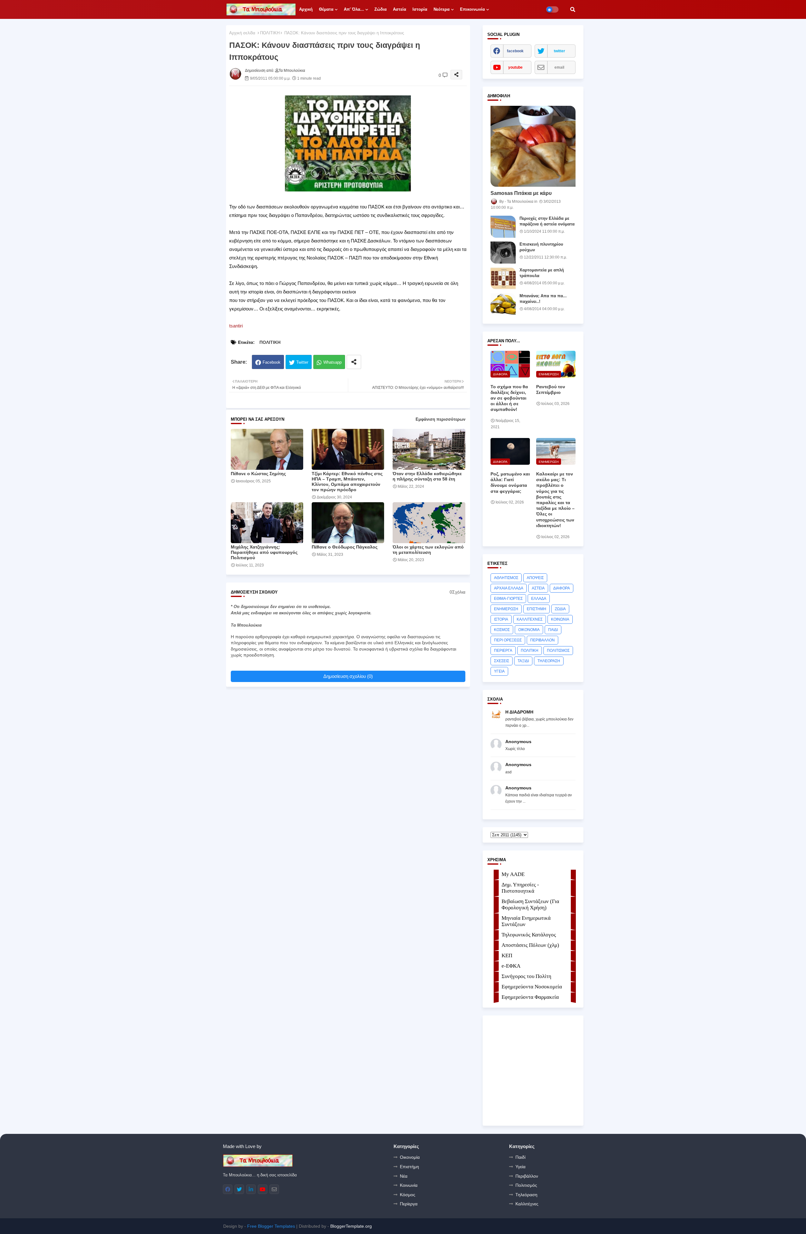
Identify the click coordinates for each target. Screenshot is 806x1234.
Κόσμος (407, 1194)
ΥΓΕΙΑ (499, 671)
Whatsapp (332, 362)
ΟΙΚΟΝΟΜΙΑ (529, 630)
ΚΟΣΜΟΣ (502, 630)
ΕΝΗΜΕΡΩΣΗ (506, 609)
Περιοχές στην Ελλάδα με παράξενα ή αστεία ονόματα (547, 221)
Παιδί (520, 1157)
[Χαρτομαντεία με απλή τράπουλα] (503, 278)
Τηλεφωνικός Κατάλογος (529, 935)
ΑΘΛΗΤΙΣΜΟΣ (506, 578)
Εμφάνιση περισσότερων (440, 419)
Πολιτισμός (526, 1185)
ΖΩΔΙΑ (560, 609)
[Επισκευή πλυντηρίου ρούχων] (503, 253)
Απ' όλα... (354, 9)
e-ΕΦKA (511, 966)
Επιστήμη (409, 1166)
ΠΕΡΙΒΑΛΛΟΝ (542, 640)
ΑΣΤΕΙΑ (538, 588)
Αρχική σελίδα (242, 33)
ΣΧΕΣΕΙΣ (501, 661)
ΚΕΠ (507, 955)
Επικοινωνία (472, 9)
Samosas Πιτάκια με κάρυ (521, 193)
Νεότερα (442, 9)
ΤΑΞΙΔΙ (523, 661)
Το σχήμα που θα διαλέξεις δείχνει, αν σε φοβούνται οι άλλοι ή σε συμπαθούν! (509, 398)
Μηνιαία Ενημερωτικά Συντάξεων (526, 921)
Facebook (272, 362)
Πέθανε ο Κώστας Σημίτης (258, 473)
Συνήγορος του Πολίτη (526, 976)
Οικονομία (410, 1157)
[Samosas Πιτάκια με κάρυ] (533, 146)
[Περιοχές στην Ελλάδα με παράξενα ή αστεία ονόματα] (503, 227)
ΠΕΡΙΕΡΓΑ (503, 650)
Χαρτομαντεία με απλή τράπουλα (541, 273)
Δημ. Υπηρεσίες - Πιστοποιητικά (520, 888)
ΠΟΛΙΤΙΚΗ (270, 33)
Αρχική (306, 9)
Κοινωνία (408, 1185)
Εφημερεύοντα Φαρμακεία (530, 997)
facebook (515, 51)
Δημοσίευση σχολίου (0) (348, 676)
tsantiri (236, 325)
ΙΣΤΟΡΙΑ (501, 619)
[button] (572, 9)
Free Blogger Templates (271, 1226)
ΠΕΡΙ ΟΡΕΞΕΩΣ (508, 640)
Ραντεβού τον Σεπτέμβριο (550, 389)
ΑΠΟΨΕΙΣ (535, 578)
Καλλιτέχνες (526, 1203)
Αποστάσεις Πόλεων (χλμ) (530, 945)
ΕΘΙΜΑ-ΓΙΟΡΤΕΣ (508, 598)
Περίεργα (408, 1203)
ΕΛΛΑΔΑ (538, 598)
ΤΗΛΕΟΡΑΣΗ (548, 661)
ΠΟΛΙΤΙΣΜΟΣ (558, 650)
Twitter (302, 362)
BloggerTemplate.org (351, 1226)
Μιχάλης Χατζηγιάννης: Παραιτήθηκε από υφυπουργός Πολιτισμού (264, 552)
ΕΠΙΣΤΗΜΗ (536, 609)
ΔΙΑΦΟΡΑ (561, 588)
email (559, 67)
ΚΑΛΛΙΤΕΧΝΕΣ (529, 619)
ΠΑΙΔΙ (553, 630)
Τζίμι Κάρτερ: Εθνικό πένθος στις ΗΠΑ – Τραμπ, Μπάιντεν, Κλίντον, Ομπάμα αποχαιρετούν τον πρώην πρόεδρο (347, 481)
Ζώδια (380, 9)
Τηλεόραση (526, 1194)
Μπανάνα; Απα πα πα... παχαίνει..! (543, 298)
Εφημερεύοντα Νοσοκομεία (532, 987)
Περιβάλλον (526, 1176)
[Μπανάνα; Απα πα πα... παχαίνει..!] (503, 304)
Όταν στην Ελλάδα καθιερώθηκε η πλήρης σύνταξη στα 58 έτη (427, 476)
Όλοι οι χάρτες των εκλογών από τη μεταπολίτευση (428, 549)
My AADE (513, 874)
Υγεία (520, 1166)
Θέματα (326, 9)
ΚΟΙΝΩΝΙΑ (560, 619)
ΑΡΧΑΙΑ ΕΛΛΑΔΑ (508, 588)
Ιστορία (419, 9)
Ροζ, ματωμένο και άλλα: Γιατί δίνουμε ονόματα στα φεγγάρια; (510, 482)
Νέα (403, 1176)
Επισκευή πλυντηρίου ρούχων (541, 247)
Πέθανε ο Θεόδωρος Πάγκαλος (344, 546)
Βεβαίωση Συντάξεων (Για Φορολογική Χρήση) (530, 904)
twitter (559, 51)
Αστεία (399, 9)
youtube (515, 67)
